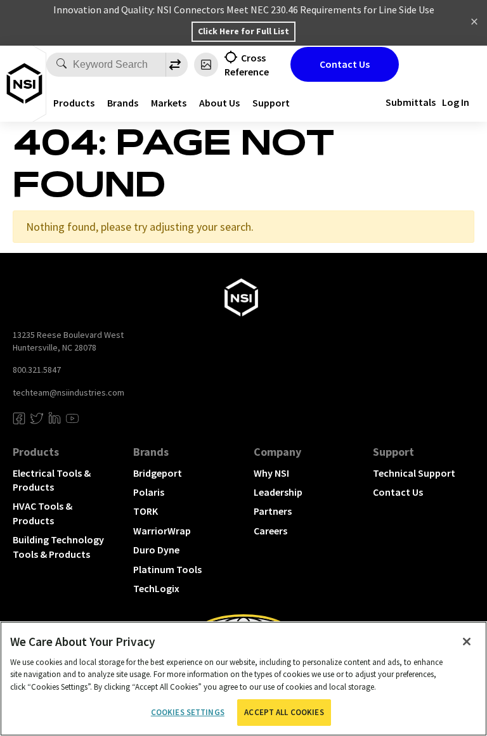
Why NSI (271, 473)
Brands (122, 102)
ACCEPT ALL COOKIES (283, 712)
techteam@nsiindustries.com (68, 392)
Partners (273, 511)
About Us (219, 102)
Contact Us (345, 64)
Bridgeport (157, 473)
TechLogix (156, 588)
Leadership (278, 492)
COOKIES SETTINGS (187, 712)
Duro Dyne (156, 549)
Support (393, 451)
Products (73, 102)
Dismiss (474, 22)
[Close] (467, 641)
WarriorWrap (162, 530)
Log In (455, 102)
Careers (270, 530)
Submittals (411, 102)
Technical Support (414, 473)
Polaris (148, 492)
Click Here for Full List (243, 31)
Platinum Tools (167, 569)
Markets (168, 102)
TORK (145, 511)
